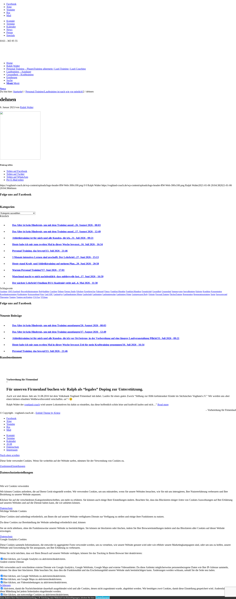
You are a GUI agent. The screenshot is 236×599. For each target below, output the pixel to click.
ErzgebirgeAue (90, 291)
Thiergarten (4, 297)
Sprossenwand (221, 294)
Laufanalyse (58, 294)
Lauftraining (97, 294)
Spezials (10, 35)
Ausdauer (3, 291)
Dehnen (61, 291)
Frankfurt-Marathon (133, 291)
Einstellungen (18, 466)
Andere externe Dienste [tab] (12, 561)
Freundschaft (147, 291)
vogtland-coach (32, 404)
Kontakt (10, 21)
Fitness (107, 291)
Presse (9, 32)
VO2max (44, 297)
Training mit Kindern (24, 297)
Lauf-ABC (49, 294)
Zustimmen (5, 466)
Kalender (11, 26)
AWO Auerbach (14, 291)
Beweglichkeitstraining (29, 291)
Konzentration (216, 291)
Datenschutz (6, 508)
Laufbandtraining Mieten (72, 294)
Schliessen (5, 585)
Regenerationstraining (201, 294)
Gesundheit (156, 291)
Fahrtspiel (100, 291)
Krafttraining (22, 294)
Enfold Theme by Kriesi (48, 413)
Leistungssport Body (140, 294)
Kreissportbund (34, 294)
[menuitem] (121, 21)
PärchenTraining (176, 294)
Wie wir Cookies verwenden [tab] (14, 486)
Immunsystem (177, 291)
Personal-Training (162, 294)
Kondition (206, 291)
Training (12, 297)
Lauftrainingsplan (109, 294)
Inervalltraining (189, 291)
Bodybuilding (44, 291)
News (9, 29)
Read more (163, 404)
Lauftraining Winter (123, 294)
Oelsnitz (152, 294)
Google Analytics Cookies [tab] (13, 539)
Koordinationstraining (8, 294)
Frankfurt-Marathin (117, 291)
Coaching (53, 291)
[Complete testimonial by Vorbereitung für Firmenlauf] (6, 374)
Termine (10, 23)
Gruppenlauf (166, 291)
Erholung (79, 291)
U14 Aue (36, 297)
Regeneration (188, 294)
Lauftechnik (87, 294)
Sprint (213, 294)
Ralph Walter (26, 107)
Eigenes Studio (70, 291)
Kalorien (199, 291)
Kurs (42, 294)
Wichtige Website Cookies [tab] (13, 511)
